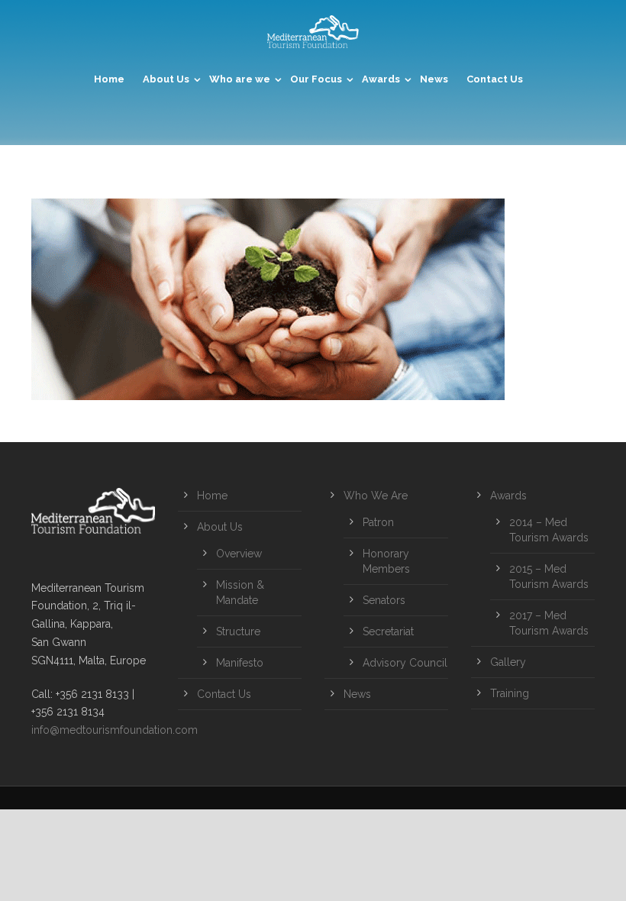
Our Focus (316, 79)
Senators (384, 600)
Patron (378, 522)
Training (509, 693)
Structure (238, 631)
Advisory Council (405, 663)
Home (109, 79)
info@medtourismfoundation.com (114, 730)
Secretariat (388, 631)
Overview (239, 553)
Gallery (508, 662)
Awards (381, 79)
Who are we (239, 79)
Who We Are (376, 495)
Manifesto (239, 663)
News (434, 79)
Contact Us (494, 79)
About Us (166, 79)
